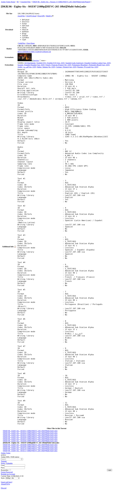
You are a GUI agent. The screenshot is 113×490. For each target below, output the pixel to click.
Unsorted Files (25, 2)
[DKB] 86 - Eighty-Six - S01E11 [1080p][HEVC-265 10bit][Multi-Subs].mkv (30, 451)
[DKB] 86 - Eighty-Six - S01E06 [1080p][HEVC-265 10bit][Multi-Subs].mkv (30, 441)
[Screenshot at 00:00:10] (25, 60)
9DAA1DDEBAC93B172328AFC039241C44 (34, 52)
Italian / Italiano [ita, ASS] (46, 67)
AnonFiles (21, 16)
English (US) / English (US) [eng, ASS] (51, 63)
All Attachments (30, 63)
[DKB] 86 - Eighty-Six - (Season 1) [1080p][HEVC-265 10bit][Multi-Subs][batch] (61, 2)
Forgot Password (7, 472)
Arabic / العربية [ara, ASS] (27, 67)
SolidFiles (21, 43)
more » (43, 60)
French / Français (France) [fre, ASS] (58, 65)
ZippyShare (30, 43)
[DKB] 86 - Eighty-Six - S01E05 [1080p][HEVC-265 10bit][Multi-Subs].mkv (30, 439)
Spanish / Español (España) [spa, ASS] (31, 65)
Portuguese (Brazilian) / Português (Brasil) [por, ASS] (90, 65)
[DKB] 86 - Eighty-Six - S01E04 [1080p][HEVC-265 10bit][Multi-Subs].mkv (30, 437)
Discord (3, 488)
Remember (5, 470)
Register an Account (8, 474)
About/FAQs (5, 484)
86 (18, 2)
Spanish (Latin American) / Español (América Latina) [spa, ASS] (88, 63)
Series (3, 463)
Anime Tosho (5, 453)
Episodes (9, 463)
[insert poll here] (6, 482)
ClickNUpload (31, 16)
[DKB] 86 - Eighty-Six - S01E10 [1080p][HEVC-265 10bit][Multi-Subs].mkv (30, 449)
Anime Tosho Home (8, 2)
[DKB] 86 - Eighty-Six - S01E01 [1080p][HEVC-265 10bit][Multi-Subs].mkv (30, 431)
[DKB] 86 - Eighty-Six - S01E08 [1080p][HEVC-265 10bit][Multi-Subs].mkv (30, 445)
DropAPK (41, 16)
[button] (40, 60)
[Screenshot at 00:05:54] (35, 60)
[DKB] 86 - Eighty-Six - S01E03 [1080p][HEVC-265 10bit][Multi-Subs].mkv (30, 435)
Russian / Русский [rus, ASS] (87, 67)
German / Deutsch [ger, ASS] (66, 67)
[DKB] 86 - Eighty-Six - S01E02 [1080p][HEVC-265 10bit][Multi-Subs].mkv (30, 433)
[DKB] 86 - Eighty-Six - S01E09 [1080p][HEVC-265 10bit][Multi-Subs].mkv (30, 447)
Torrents (4, 461)
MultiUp (49, 16)
